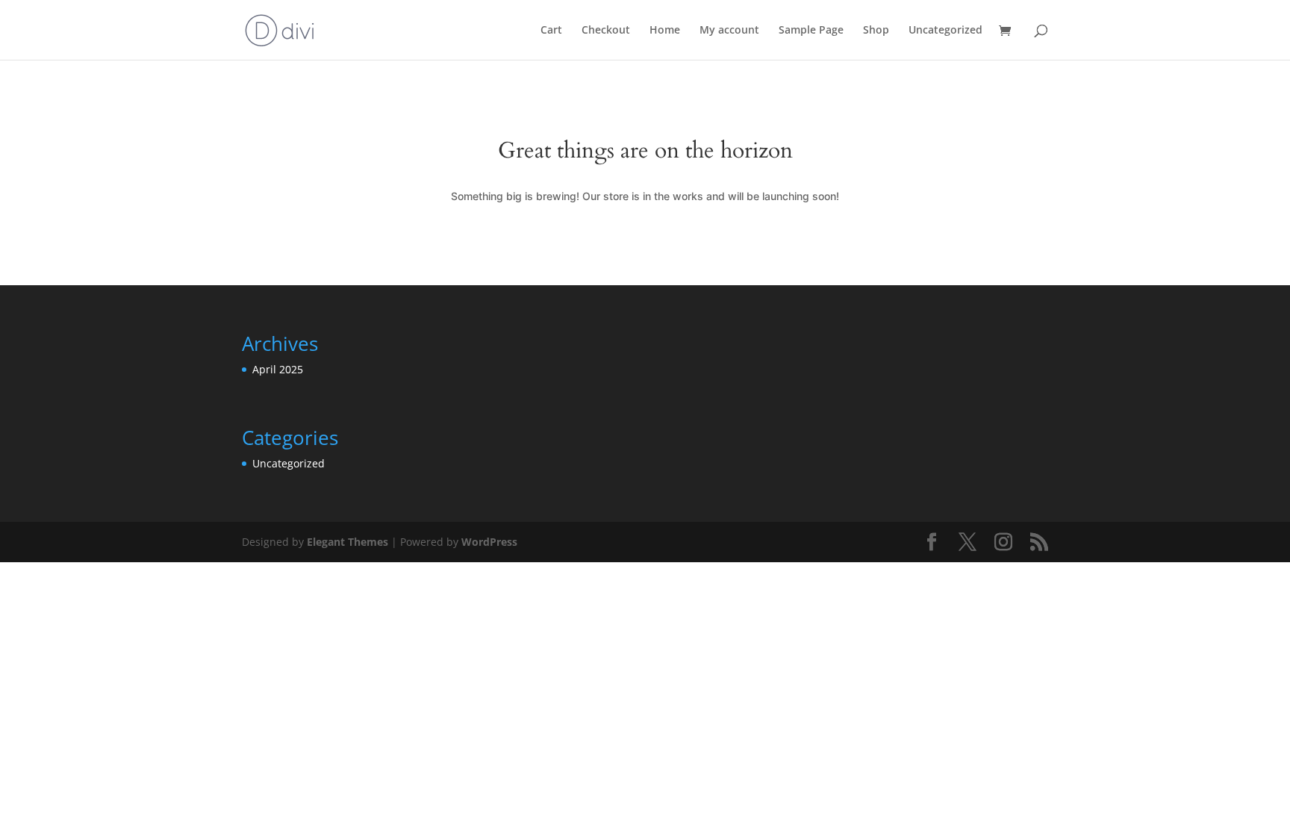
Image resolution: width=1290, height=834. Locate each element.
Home (664, 31)
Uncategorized (945, 31)
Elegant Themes (347, 542)
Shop (876, 31)
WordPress (489, 542)
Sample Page (811, 31)
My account (729, 31)
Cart (551, 31)
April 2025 (277, 369)
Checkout (606, 31)
